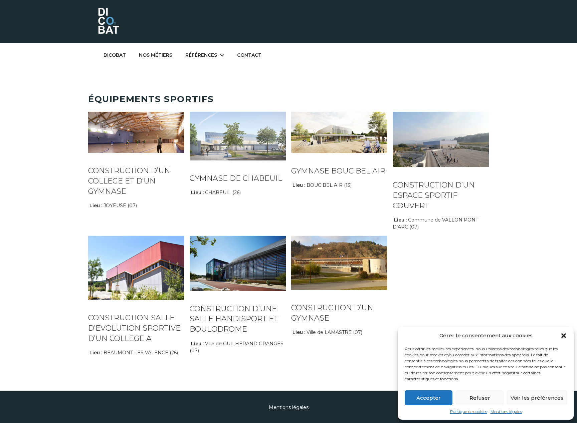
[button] (563, 335)
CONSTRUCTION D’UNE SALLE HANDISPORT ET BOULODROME (234, 319)
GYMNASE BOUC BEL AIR (338, 170)
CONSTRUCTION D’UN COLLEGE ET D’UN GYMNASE (129, 181)
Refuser (479, 398)
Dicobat (115, 55)
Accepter (428, 398)
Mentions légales (506, 411)
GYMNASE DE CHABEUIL (236, 178)
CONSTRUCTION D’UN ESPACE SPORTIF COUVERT (434, 195)
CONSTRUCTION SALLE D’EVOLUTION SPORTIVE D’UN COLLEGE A (134, 328)
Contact (249, 55)
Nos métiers (155, 55)
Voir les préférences (537, 398)
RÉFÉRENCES (201, 55)
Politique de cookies (468, 411)
